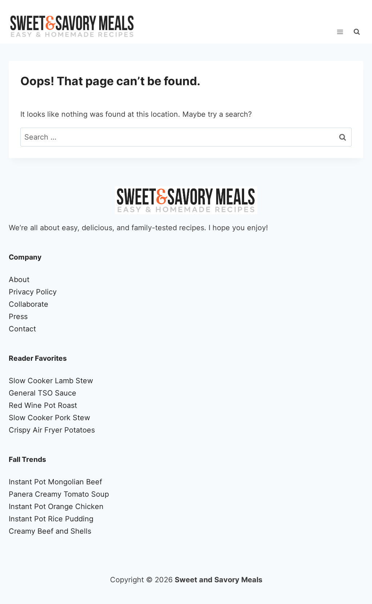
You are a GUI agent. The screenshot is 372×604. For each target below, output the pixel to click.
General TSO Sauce (42, 393)
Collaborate (28, 304)
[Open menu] (340, 31)
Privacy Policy (33, 291)
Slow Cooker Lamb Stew (51, 380)
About (19, 279)
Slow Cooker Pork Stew (49, 417)
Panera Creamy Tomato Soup (59, 494)
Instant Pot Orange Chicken (56, 506)
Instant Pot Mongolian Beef (55, 481)
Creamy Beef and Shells (50, 531)
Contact (22, 328)
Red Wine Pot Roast (43, 405)
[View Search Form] (356, 31)
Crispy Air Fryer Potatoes (52, 430)
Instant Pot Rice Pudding (51, 518)
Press (18, 316)
